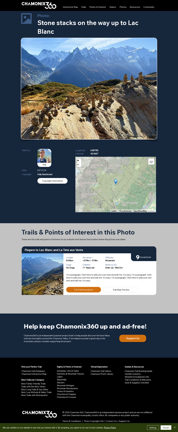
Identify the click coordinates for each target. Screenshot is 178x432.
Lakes (60, 376)
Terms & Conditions (71, 421)
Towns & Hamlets (65, 391)
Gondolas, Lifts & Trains (68, 371)
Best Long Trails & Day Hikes (34, 389)
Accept (166, 427)
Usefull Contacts (133, 374)
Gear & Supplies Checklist (137, 382)
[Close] (174, 427)
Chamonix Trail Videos (101, 371)
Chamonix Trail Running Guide (138, 371)
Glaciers (61, 382)
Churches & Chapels (66, 394)
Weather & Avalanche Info (137, 377)
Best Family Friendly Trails (33, 383)
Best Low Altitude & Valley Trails (36, 392)
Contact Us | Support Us (118, 421)
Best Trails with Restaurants (34, 395)
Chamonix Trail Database (33, 371)
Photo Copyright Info (94, 421)
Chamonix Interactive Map (34, 374)
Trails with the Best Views (33, 386)
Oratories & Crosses (66, 397)
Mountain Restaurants (67, 388)
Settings (153, 427)
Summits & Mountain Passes (70, 373)
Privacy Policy (110, 427)
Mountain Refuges (65, 385)
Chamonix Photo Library (102, 374)
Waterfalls (61, 379)
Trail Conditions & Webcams (138, 379)
